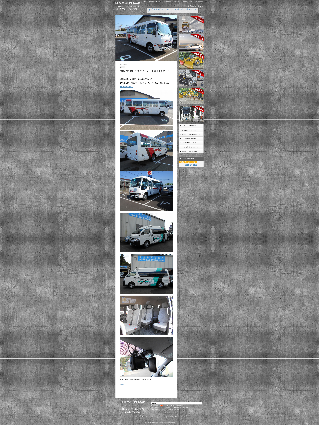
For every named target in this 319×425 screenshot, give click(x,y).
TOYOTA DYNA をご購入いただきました (173, 405)
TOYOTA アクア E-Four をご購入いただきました (172, 409)
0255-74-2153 (196, 6)
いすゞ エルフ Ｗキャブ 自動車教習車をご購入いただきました (175, 407)
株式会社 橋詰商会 (133, 408)
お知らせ (123, 384)
